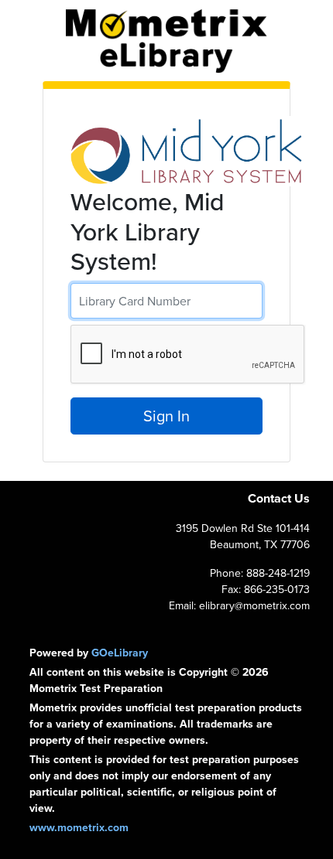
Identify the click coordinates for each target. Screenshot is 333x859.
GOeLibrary (119, 652)
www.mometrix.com (79, 827)
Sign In (166, 415)
